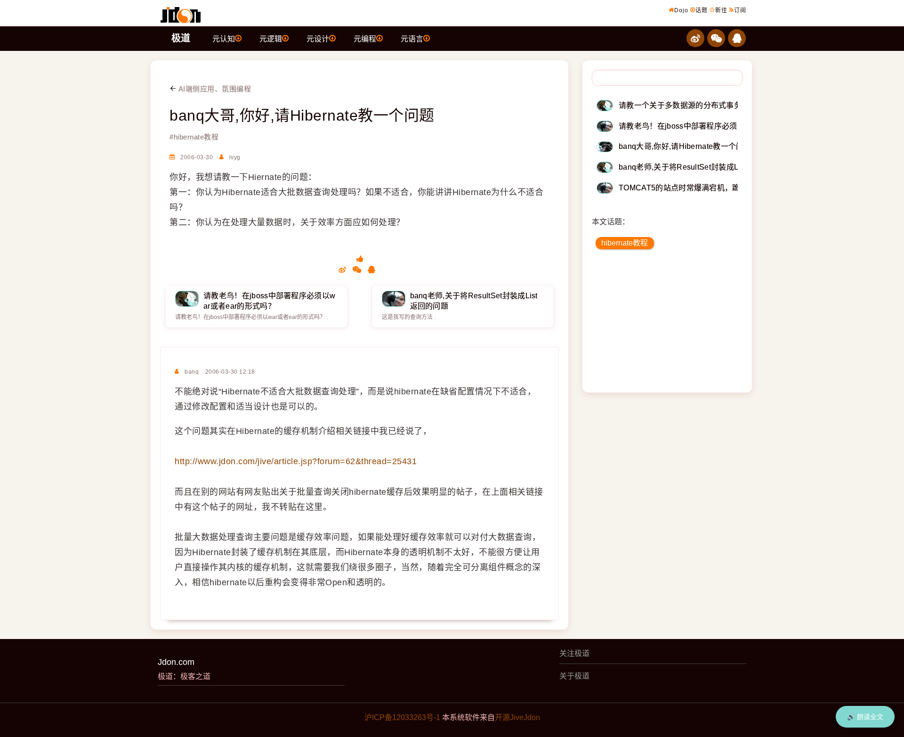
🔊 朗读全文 (865, 717)
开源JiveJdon (517, 717)
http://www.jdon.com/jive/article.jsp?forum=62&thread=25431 (296, 461)
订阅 (740, 10)
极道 (180, 38)
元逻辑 (270, 39)
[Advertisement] (668, 324)
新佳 (721, 10)
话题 (701, 10)
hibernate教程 (624, 243)
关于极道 (574, 676)
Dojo (681, 10)
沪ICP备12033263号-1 (402, 717)
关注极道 (574, 653)
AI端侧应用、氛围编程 (214, 89)
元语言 (412, 39)
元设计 (318, 39)
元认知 (223, 39)
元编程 (365, 39)
